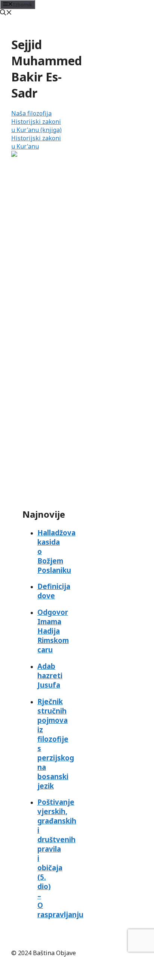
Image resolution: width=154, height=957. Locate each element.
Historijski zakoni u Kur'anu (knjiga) (36, 125)
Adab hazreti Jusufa (49, 675)
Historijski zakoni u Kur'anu (36, 142)
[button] (6, 13)
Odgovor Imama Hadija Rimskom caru (53, 630)
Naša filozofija (31, 113)
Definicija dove (53, 590)
